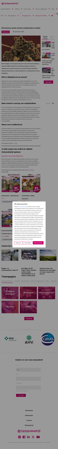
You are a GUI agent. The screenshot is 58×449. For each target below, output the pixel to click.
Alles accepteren (38, 242)
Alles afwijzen (27, 242)
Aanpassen (18, 242)
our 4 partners (21, 206)
